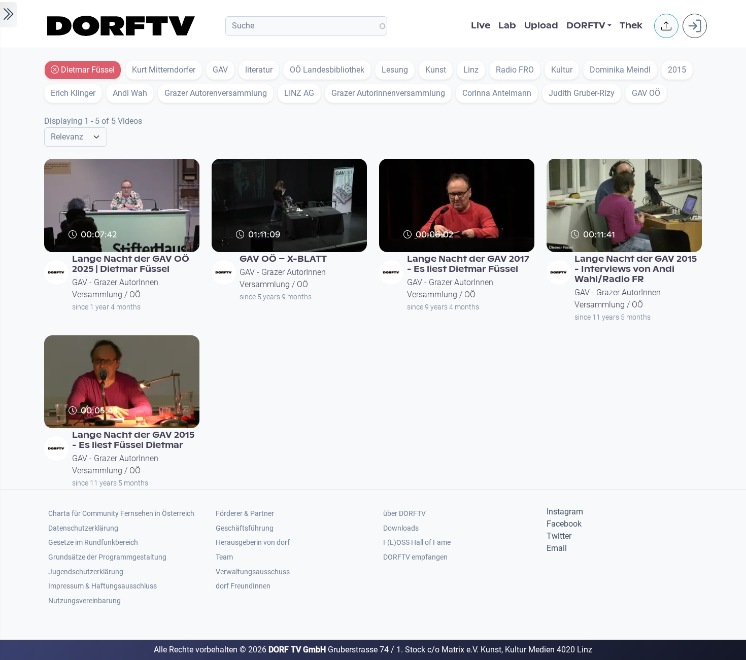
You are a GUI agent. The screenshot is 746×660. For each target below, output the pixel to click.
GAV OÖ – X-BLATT (283, 259)
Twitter (559, 536)
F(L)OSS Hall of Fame (417, 542)
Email (557, 548)
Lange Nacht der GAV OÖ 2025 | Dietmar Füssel (130, 264)
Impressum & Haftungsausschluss (102, 586)
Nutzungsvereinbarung (84, 601)
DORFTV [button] (585, 25)
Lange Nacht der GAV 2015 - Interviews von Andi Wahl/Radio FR (635, 269)
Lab (507, 25)
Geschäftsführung (245, 528)
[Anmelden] (695, 26)
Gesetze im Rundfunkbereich (93, 542)
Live (480, 25)
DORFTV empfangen (415, 557)
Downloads (401, 528)
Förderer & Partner (245, 513)
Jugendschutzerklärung (85, 572)
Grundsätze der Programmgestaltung (107, 557)
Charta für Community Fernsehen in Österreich (121, 513)
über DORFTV (404, 513)
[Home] (122, 26)
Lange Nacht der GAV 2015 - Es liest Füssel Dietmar (133, 440)
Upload (541, 25)
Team (224, 557)
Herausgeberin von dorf (253, 542)
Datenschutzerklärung (83, 528)
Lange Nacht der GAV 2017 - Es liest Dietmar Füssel (468, 264)
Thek (631, 25)
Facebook (564, 524)
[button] (666, 26)
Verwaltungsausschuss (253, 572)
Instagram (565, 511)
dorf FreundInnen (243, 586)
